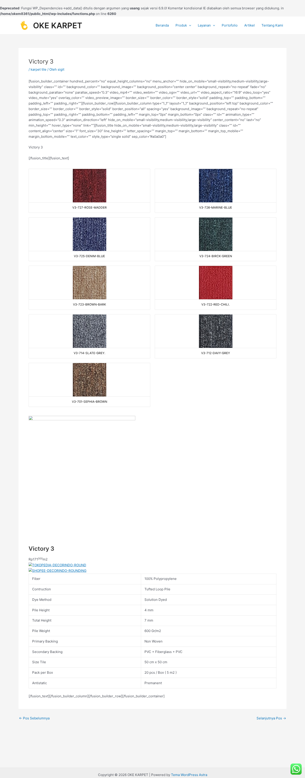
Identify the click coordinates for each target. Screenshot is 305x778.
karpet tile (38, 69)
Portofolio (230, 25)
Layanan (204, 25)
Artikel (249, 25)
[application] (189, 25)
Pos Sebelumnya (34, 718)
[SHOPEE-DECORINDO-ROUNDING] (57, 571)
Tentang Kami (272, 25)
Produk (181, 25)
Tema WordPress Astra (189, 775)
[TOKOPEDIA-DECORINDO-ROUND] (57, 565)
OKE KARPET (57, 25)
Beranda (162, 25)
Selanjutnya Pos (271, 718)
